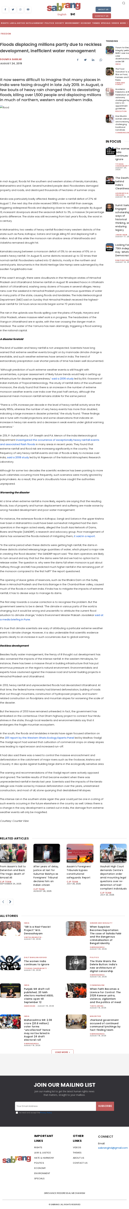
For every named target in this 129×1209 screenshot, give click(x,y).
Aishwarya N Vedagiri (121, 194)
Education (121, 111)
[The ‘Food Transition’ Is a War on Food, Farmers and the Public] (110, 71)
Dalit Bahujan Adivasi (111, 152)
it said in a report (84, 536)
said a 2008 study (18, 457)
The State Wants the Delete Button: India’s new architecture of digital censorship (103, 966)
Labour (110, 182)
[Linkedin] (93, 59)
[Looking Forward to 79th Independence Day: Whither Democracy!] (110, 247)
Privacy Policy (46, 1112)
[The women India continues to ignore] (10, 963)
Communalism (97, 985)
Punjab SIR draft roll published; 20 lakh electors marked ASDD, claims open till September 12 (38, 995)
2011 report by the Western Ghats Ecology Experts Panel (39, 737)
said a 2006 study (63, 378)
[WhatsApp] (20, 10)
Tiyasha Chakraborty (35, 968)
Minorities (95, 1016)
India (118, 64)
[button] (124, 3)
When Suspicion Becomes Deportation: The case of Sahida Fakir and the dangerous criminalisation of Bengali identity (106, 935)
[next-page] (10, 902)
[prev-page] (3, 902)
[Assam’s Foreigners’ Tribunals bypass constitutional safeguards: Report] (80, 853)
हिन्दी (73, 14)
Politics (94, 957)
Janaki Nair (121, 235)
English (62, 14)
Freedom (6, 33)
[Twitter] (13, 10)
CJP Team (5, 881)
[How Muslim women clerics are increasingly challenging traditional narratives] (110, 119)
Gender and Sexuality (101, 923)
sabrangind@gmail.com (113, 1148)
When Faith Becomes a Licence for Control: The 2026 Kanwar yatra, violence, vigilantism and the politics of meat (105, 995)
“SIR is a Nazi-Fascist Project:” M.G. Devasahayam (37, 930)
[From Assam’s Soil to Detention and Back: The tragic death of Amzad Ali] (13, 853)
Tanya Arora (96, 1006)
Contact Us (102, 16)
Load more (61, 1052)
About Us (103, 9)
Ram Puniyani (122, 260)
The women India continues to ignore (36, 963)
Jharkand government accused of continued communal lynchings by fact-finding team (105, 1025)
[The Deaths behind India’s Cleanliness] (110, 180)
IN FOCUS (113, 141)
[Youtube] (28, 10)
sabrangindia (97, 947)
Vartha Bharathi (32, 937)
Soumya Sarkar (11, 59)
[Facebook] (5, 10)
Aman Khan (29, 1006)
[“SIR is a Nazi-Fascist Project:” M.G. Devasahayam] (10, 928)
